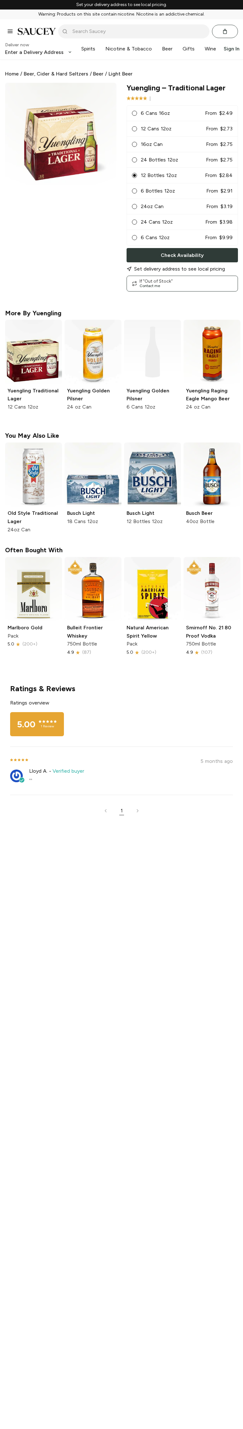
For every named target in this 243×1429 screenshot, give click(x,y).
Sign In (232, 49)
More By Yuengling (33, 313)
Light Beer (121, 74)
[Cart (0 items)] (225, 31)
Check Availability (182, 255)
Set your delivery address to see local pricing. (121, 4)
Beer (98, 74)
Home (12, 74)
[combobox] (138, 31)
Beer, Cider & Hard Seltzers (56, 74)
